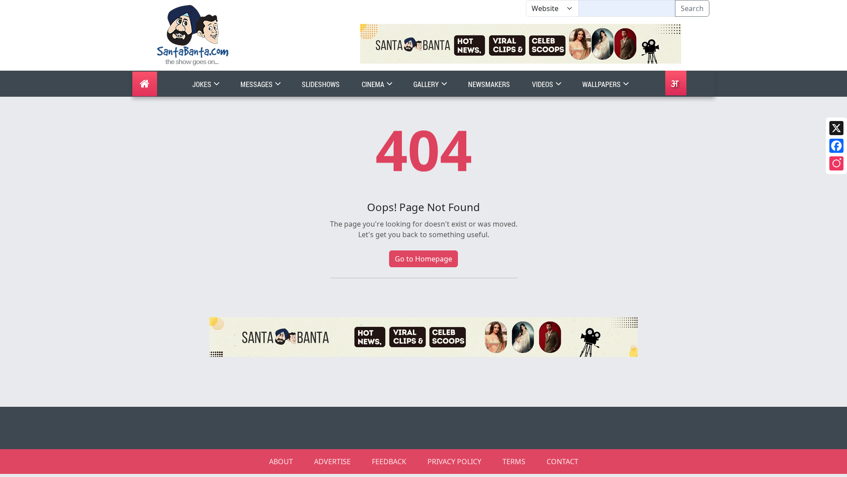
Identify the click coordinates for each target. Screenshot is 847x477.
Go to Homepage (423, 259)
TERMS (513, 461)
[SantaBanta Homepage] (193, 34)
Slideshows (321, 84)
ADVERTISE (332, 461)
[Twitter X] (836, 128)
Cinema (374, 84)
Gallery (426, 84)
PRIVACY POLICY (454, 461)
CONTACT (562, 461)
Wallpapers (602, 84)
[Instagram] (836, 163)
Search (692, 8)
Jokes (202, 84)
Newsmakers (489, 84)
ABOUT (281, 461)
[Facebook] (836, 146)
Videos (543, 84)
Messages (257, 84)
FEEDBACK (389, 461)
